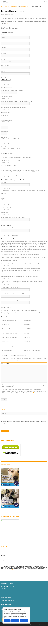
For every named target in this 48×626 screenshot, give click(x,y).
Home (2, 6)
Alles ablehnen (15, 620)
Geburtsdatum (4, 77)
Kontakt (42, 624)
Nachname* (4, 47)
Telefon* (3, 71)
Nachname (3, 555)
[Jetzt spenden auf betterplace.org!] (11, 455)
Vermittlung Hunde (24, 6)
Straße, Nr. (3, 53)
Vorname (3, 41)
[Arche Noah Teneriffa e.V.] (4, 1)
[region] (16, 615)
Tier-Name (3, 35)
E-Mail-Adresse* (5, 65)
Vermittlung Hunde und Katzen (12, 6)
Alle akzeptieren (24, 620)
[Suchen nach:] (24, 413)
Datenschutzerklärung (38, 392)
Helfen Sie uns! (5, 431)
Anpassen (7, 620)
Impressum (28, 624)
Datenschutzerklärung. (10, 569)
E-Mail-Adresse (4, 560)
